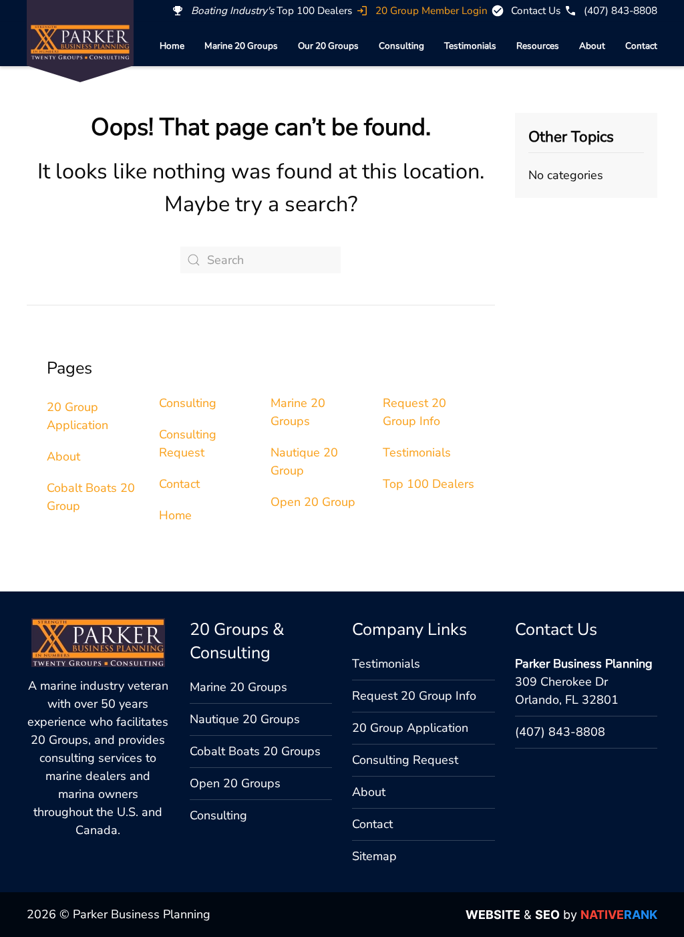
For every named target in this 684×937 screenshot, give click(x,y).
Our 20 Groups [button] (328, 45)
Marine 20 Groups (241, 45)
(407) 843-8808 (560, 732)
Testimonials (470, 45)
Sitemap (374, 856)
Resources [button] (537, 45)
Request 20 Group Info (414, 696)
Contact (641, 45)
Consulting (401, 45)
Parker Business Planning (584, 664)
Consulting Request (405, 760)
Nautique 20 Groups (245, 719)
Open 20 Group (313, 502)
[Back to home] (80, 42)
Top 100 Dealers (428, 484)
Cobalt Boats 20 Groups (255, 751)
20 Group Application (410, 728)
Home (172, 45)
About (592, 45)
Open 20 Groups (235, 783)
